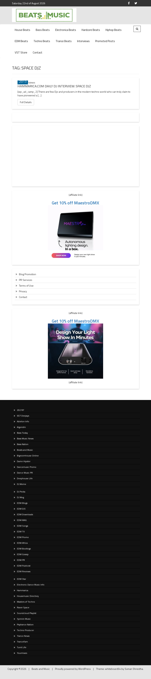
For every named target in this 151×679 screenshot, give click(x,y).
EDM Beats (21, 41)
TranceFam (22, 641)
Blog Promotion (27, 274)
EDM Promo (23, 537)
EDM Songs (22, 526)
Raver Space (23, 607)
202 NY (20, 410)
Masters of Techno (26, 601)
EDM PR (21, 560)
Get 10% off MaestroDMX (75, 202)
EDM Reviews (23, 571)
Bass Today (22, 433)
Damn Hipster (23, 461)
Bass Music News (25, 438)
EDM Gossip (23, 554)
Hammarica (22, 590)
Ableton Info (23, 421)
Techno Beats (42, 41)
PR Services (25, 280)
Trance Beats (64, 41)
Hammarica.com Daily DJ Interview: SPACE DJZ (54, 86)
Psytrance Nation (25, 624)
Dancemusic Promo (26, 467)
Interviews (83, 41)
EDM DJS (21, 508)
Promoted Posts (105, 41)
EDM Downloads (25, 514)
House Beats (22, 30)
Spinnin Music (24, 619)
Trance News (23, 636)
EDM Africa (22, 543)
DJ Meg (20, 497)
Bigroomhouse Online (28, 455)
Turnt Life (21, 647)
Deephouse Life (25, 478)
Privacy (23, 291)
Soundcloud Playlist (26, 613)
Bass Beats (43, 30)
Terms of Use (26, 285)
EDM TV (21, 531)
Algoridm (21, 427)
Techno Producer (25, 630)
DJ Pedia (21, 491)
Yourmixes (22, 653)
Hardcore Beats (91, 30)
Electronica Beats (65, 30)
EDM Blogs (22, 503)
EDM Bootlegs (24, 548)
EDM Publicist (23, 565)
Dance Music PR (25, 472)
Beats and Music (25, 450)
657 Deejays (23, 415)
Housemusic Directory (28, 596)
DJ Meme (21, 484)
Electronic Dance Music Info (30, 584)
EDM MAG (22, 520)
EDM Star (21, 579)
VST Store (21, 52)
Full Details (26, 102)
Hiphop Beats (114, 30)
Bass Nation (22, 444)
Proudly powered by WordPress (73, 669)
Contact (37, 52)
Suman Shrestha (134, 669)
